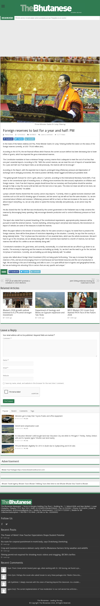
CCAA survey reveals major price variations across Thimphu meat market (40, 18)
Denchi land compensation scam (27, 426)
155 (27, 440)
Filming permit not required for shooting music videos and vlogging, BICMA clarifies (38, 554)
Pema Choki (9, 135)
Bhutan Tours (24, 484)
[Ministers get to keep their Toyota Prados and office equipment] (8, 419)
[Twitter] (8, 524)
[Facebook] (3, 524)
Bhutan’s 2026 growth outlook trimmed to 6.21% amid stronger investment (17, 312)
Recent (13, 411)
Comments (23, 411)
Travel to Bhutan (81, 484)
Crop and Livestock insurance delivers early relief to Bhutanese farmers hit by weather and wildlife (44, 548)
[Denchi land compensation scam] (8, 429)
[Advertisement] (50, 38)
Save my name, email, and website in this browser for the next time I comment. (34, 383)
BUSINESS (33, 135)
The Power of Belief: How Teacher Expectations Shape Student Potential (32, 535)
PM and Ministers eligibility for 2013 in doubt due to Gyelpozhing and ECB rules (45, 446)
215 (27, 428)
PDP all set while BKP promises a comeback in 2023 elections (17, 281)
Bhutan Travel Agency (10, 484)
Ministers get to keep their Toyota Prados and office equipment (39, 416)
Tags (32, 411)
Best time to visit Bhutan (56, 484)
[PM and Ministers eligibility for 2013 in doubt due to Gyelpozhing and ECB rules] (8, 449)
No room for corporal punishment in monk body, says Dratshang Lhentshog (34, 542)
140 (27, 448)
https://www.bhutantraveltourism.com (31, 470)
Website (6, 376)
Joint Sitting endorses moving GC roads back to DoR (82, 281)
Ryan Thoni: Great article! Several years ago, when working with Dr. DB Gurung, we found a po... (44, 568)
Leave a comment (47, 135)
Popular (5, 411)
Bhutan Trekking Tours (38, 484)
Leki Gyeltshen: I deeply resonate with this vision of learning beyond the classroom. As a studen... (44, 582)
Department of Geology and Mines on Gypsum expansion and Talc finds (50, 312)
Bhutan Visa (70, 484)
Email (5, 368)
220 (27, 418)
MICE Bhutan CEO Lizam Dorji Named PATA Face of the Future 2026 (82, 312)
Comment (7, 338)
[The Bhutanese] (50, 8)
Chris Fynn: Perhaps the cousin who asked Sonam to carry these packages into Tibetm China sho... (44, 575)
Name (6, 360)
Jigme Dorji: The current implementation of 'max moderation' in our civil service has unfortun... (43, 589)
